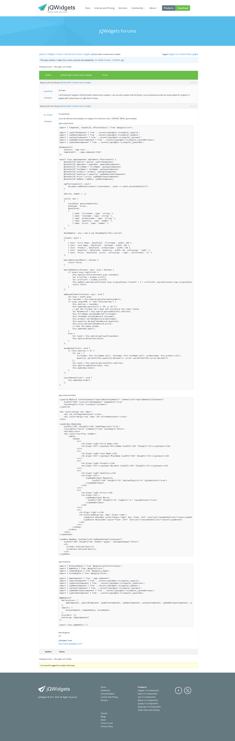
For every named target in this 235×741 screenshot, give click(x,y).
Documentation (108, 693)
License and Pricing (104, 8)
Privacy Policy (107, 726)
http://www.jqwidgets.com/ (70, 643)
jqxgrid (195, 54)
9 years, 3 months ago (114, 60)
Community (137, 8)
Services (122, 8)
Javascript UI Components (149, 706)
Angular (87, 54)
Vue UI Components (147, 697)
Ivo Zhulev (99, 60)
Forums (59, 54)
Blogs (103, 716)
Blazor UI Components (148, 700)
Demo (103, 687)
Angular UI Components (148, 690)
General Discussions (73, 54)
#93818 (193, 82)
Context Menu (185, 54)
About (152, 8)
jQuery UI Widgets (47, 54)
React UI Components (147, 693)
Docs (87, 8)
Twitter (187, 690)
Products (169, 8)
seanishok (48, 91)
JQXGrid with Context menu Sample (76, 75)
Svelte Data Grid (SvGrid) (149, 710)
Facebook (178, 690)
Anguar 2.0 (173, 54)
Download (183, 8)
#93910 (193, 106)
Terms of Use (107, 723)
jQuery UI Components (148, 703)
